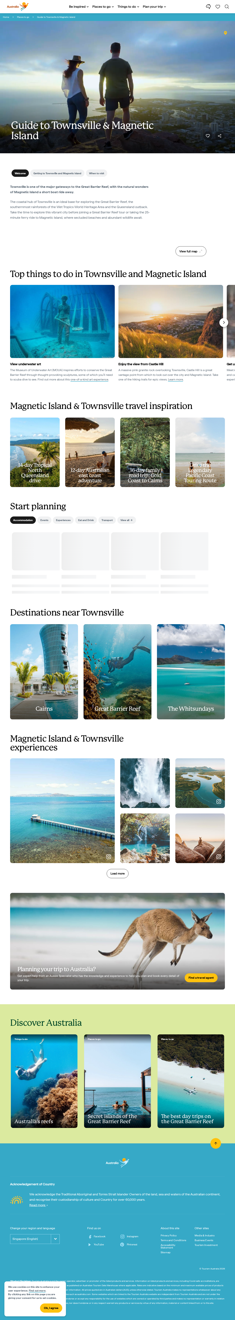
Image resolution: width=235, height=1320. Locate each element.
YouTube (99, 1244)
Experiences (63, 520)
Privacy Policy (169, 1235)
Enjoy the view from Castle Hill (140, 364)
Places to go (23, 17)
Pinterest (132, 1244)
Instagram (132, 1236)
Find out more (37, 1290)
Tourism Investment (206, 1245)
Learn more (175, 379)
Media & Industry (205, 1235)
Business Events (204, 1240)
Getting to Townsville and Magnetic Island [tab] (57, 173)
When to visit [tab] (96, 173)
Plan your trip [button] (153, 6)
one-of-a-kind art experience (89, 379)
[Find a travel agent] (117, 941)
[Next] (223, 322)
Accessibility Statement (168, 1246)
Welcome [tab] (20, 173)
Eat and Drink (86, 520)
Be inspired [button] (77, 6)
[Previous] (11, 322)
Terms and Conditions (173, 1240)
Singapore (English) (25, 1239)
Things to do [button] (127, 6)
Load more (118, 873)
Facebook (99, 1236)
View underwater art (25, 364)
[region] (191, 214)
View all (124, 520)
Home (6, 17)
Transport (107, 520)
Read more (37, 1205)
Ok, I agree (51, 1308)
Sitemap (166, 1252)
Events (44, 520)
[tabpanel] (80, 204)
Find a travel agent (201, 977)
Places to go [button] (101, 6)
